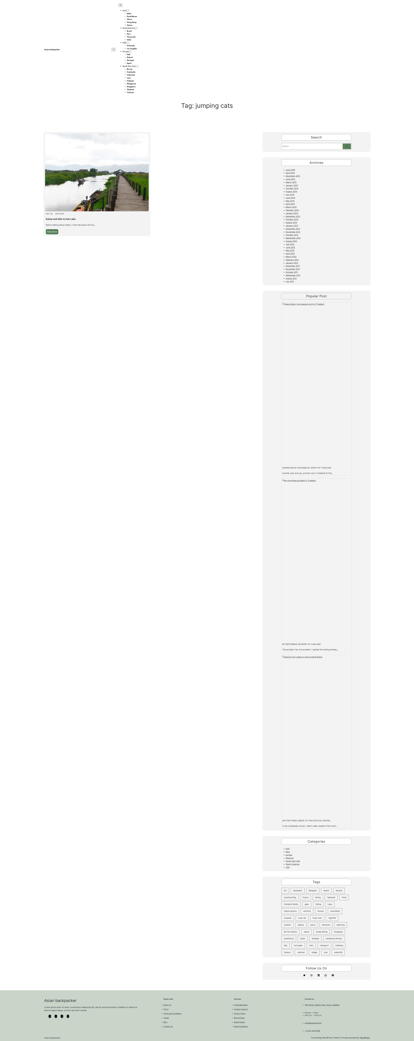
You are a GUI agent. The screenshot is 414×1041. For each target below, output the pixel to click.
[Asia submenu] (127, 10)
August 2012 (291, 241)
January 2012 (292, 263)
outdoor (287, 925)
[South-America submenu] (136, 28)
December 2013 (293, 216)
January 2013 (292, 226)
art (285, 890)
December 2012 (293, 229)
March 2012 (291, 257)
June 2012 (290, 247)
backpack (297, 890)
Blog (288, 852)
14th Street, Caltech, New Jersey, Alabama (322, 1005)
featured (331, 897)
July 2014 (290, 195)
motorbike (335, 911)
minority (307, 911)
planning (341, 925)
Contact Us (168, 1026)
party (312, 925)
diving (318, 897)
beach (326, 890)
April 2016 (290, 173)
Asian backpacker (52, 49)
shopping (338, 932)
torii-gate (298, 945)
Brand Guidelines (241, 1026)
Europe (126, 51)
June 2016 (290, 170)
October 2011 (292, 272)
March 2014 (291, 207)
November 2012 (293, 232)
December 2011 (293, 266)
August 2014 (291, 191)
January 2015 (292, 185)
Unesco (287, 952)
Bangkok (313, 890)
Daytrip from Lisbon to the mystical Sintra (306, 820)
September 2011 (293, 275)
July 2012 (290, 244)
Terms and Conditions (172, 1013)
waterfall (338, 952)
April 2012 (290, 253)
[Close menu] (120, 5)
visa (325, 952)
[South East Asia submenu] (136, 66)
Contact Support (241, 1009)
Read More (52, 232)
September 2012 (293, 238)
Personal (326, 925)
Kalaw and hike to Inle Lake (61, 219)
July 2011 (290, 281)
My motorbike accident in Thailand (301, 644)
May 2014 (290, 201)
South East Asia (129, 66)
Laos (330, 904)
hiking (318, 904)
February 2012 (292, 260)
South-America (129, 28)
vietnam (301, 952)
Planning (290, 858)
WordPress (365, 1038)
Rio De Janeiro (290, 932)
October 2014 (292, 188)
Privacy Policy (240, 1013)
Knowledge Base (241, 1005)
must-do (302, 918)
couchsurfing (290, 897)
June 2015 (290, 179)
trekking (339, 945)
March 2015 (291, 182)
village (314, 952)
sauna (306, 932)
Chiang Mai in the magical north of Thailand (306, 468)
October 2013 (292, 219)
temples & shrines (334, 938)
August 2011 (291, 278)
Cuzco (305, 897)
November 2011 (293, 269)
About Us (167, 1005)
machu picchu (290, 911)
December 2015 (293, 176)
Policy (166, 1009)
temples (315, 938)
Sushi (302, 938)
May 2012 (290, 250)
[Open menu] (113, 49)
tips (285, 945)
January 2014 (292, 213)
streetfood (289, 938)
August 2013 (291, 222)
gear (307, 904)
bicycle (339, 890)
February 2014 (292, 210)
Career (166, 1018)
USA (124, 42)
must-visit (317, 918)
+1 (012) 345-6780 (312, 1031)
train (311, 945)
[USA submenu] (127, 43)
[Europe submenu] (130, 52)
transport (324, 945)
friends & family (291, 904)
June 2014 (290, 198)
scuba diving (321, 932)
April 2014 (290, 204)
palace (301, 925)
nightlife (332, 918)
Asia (124, 10)
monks (321, 911)
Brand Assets (239, 1022)
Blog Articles (239, 1018)
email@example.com (313, 1023)
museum (288, 918)
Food (344, 897)
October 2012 (292, 235)
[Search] (347, 146)
